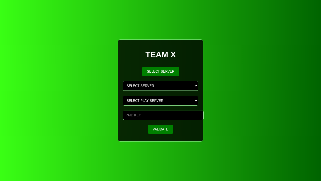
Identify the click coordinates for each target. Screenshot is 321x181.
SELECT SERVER (160, 71)
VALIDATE (160, 129)
